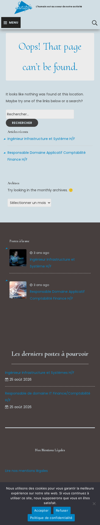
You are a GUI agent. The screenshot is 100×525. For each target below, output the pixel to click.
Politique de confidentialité (51, 518)
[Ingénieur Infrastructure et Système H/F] (17, 257)
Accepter (41, 510)
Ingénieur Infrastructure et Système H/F (41, 138)
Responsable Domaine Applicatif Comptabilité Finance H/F (57, 295)
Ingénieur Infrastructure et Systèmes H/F (39, 372)
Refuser (62, 510)
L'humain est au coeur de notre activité (59, 6)
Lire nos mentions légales (26, 470)
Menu (13, 22)
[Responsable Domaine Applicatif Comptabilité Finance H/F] (17, 289)
